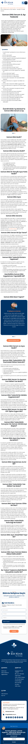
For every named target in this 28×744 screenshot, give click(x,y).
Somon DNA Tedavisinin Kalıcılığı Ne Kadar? (13, 97)
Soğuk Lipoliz (18, 675)
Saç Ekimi (17, 684)
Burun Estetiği (18, 682)
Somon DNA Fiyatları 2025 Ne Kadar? (11, 64)
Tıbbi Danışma (4, 693)
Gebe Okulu (17, 686)
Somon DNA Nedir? (7, 55)
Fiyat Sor (3, 695)
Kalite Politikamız (5, 672)
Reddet (14, 742)
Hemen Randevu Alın (14, 340)
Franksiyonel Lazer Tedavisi (19, 671)
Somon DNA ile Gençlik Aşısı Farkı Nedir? (12, 61)
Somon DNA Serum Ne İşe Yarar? (11, 67)
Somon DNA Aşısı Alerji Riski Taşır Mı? (11, 99)
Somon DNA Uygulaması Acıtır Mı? (11, 93)
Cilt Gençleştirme (20, 8)
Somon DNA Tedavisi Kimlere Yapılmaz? (12, 68)
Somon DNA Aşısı (7, 62)
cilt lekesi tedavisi (13, 228)
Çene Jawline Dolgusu (20, 677)
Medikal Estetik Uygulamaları (9, 8)
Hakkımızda (3, 671)
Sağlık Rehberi (4, 674)
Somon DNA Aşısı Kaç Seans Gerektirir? (12, 91)
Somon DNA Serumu (8, 65)
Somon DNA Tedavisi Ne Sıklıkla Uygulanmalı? (13, 83)
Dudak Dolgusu (18, 680)
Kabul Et (14, 739)
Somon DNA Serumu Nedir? (9, 56)
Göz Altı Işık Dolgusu (19, 679)
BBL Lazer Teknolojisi (19, 673)
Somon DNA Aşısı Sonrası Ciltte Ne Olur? (12, 96)
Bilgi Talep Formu (14, 726)
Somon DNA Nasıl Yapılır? (9, 73)
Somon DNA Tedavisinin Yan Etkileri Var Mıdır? (13, 94)
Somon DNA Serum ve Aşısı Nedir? (11, 76)
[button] (25, 2)
